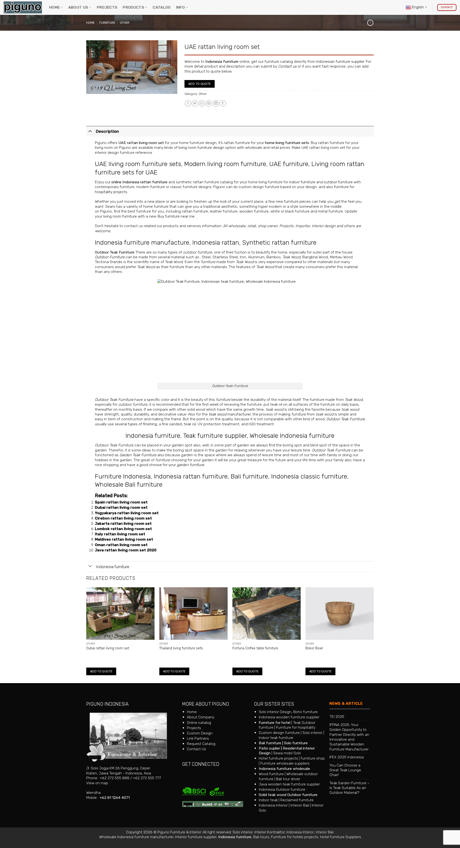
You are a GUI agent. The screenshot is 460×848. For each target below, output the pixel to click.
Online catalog (199, 722)
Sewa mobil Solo (287, 753)
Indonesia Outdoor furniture (282, 789)
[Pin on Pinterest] (209, 103)
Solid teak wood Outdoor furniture (288, 794)
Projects (107, 7)
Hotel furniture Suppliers (340, 837)
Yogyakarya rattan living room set (127, 513)
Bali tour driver (288, 779)
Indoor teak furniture (276, 737)
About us (78, 7)
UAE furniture (288, 164)
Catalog (162, 7)
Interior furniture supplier (195, 837)
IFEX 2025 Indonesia (346, 757)
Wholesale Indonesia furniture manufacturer (136, 837)
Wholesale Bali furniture (128, 484)
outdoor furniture (338, 182)
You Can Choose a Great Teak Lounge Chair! (345, 770)
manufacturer (230, 414)
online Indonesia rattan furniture (139, 182)
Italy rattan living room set (120, 534)
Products (133, 7)
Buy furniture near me (176, 216)
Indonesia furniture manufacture (142, 242)
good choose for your (171, 464)
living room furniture (120, 216)
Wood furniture (271, 774)
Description (107, 131)
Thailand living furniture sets (181, 648)
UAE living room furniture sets (138, 164)
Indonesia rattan (215, 242)
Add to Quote (199, 84)
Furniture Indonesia (123, 476)
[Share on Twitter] (195, 103)
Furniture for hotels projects (294, 837)
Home (54, 7)
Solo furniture (296, 743)
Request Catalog (201, 743)
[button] (91, 89)
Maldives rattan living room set (124, 539)
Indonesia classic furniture (309, 476)
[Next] (373, 635)
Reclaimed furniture (297, 800)
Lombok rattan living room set (123, 528)
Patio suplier (269, 748)
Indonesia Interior (273, 805)
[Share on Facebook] (188, 103)
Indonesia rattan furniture (191, 476)
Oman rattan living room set (121, 544)
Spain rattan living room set (121, 502)
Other (124, 22)
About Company (200, 717)
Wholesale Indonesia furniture (292, 435)
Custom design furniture (279, 732)
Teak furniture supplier (215, 435)
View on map (97, 783)
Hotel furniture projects (278, 758)
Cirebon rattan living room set (123, 518)
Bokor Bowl (314, 648)
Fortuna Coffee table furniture (255, 648)
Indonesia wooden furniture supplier (289, 717)
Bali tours (261, 837)
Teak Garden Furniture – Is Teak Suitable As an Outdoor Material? (349, 788)
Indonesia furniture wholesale (284, 768)
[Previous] (86, 635)
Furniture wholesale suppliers (285, 763)
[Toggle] (90, 131)
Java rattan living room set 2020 (125, 550)
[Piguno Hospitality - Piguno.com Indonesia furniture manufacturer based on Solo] (23, 7)
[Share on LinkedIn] (216, 103)
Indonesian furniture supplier (340, 61)
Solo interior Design (275, 712)
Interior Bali (299, 805)
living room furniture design (201, 147)
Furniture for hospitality (295, 727)
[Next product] (370, 23)
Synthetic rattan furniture (279, 242)
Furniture (107, 22)
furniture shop (313, 758)
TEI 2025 (336, 716)
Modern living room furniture (225, 164)
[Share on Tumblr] (223, 103)
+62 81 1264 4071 (114, 797)
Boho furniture (305, 712)
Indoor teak (268, 800)
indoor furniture (302, 182)
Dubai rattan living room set (121, 507)
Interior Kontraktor (269, 832)
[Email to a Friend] (202, 103)
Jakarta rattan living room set (123, 523)
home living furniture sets (287, 142)
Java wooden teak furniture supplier (289, 784)
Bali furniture (249, 476)
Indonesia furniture (221, 61)
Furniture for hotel (274, 722)
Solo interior (312, 732)
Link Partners (198, 738)
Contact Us (196, 749)
